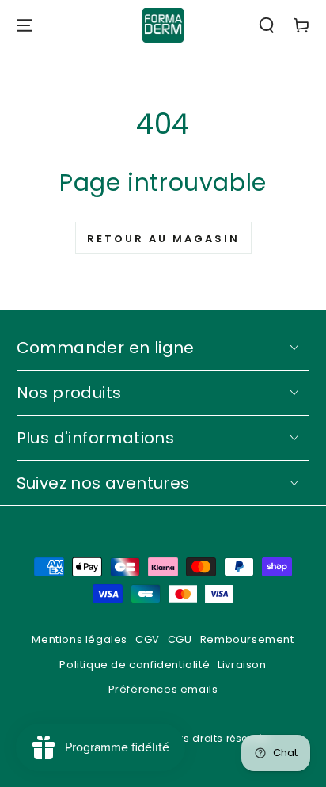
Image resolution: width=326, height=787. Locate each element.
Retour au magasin (163, 238)
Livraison (242, 664)
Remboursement (247, 639)
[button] (266, 25)
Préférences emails (163, 689)
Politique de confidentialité (134, 664)
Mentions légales (79, 639)
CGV (147, 639)
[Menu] (24, 25)
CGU (180, 639)
